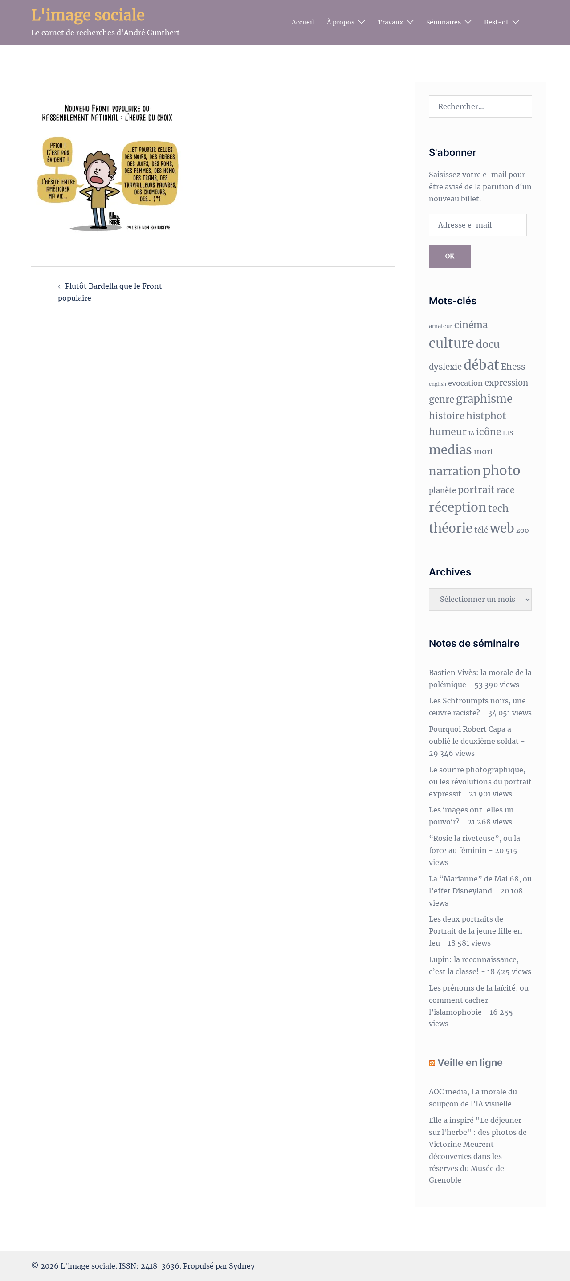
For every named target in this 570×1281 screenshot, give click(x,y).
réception (457, 507)
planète (442, 490)
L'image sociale (88, 15)
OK (449, 256)
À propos (340, 22)
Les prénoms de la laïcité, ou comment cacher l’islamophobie (479, 999)
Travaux (390, 22)
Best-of (496, 22)
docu (488, 344)
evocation (465, 383)
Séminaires (443, 22)
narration (455, 471)
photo (502, 470)
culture (451, 343)
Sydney (242, 1265)
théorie (450, 528)
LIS (508, 433)
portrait (476, 490)
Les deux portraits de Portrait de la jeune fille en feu (475, 930)
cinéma (471, 325)
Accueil (303, 22)
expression (506, 383)
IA (471, 433)
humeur (448, 432)
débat (481, 365)
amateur (440, 326)
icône (488, 432)
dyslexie (445, 367)
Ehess (513, 366)
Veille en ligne (470, 1062)
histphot (486, 416)
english (437, 384)
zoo (522, 530)
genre (441, 399)
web (502, 528)
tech (498, 508)
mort (483, 451)
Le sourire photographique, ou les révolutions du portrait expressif (480, 781)
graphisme (484, 399)
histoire (446, 416)
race (506, 490)
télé (481, 530)
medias (450, 449)
